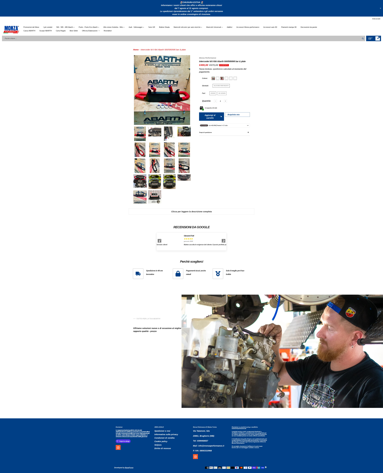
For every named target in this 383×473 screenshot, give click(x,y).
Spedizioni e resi (162, 431)
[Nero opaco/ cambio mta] (235, 78)
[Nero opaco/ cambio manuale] (230, 78)
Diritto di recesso (162, 448)
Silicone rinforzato (221, 85)
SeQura (157, 445)
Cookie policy (160, 441)
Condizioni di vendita (164, 438)
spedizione (218, 69)
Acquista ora (233, 114)
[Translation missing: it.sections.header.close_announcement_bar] (381, 8)
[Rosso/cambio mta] (222, 78)
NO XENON (222, 93)
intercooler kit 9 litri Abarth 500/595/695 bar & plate (163, 50)
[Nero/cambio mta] (226, 78)
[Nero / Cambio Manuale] (217, 78)
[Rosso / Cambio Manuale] (213, 78)
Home (136, 50)
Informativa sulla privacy (166, 434)
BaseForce (129, 468)
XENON (213, 93)
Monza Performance (207, 58)
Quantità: (206, 101)
